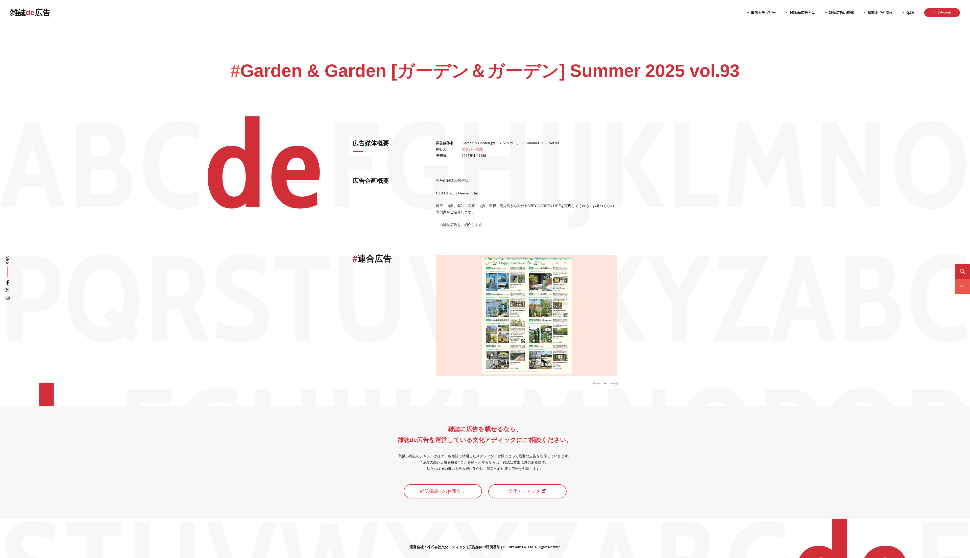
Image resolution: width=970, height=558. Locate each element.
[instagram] (7, 299)
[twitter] (7, 291)
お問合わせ (942, 13)
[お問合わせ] (962, 287)
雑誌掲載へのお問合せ (443, 491)
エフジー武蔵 (472, 149)
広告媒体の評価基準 (484, 547)
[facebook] (7, 283)
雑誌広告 (30, 12)
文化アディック (524, 491)
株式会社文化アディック (446, 547)
